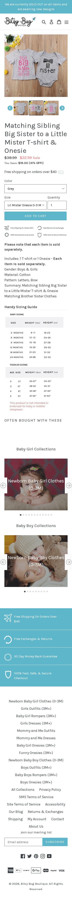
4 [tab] (29, 515)
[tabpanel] (36, 484)
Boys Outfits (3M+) (36, 767)
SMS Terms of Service (36, 797)
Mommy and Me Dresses (36, 738)
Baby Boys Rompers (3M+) (36, 775)
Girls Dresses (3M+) (36, 723)
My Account (37, 819)
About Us (36, 826)
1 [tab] (20, 515)
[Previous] (10, 107)
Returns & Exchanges (45, 811)
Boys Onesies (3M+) (36, 782)
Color (8, 181)
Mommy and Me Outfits (36, 730)
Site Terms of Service (23, 804)
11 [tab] (48, 515)
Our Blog (16, 811)
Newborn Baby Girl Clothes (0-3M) (36, 701)
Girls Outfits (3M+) (36, 708)
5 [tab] (32, 515)
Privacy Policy (50, 789)
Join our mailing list (36, 832)
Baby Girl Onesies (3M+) (36, 745)
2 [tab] (23, 515)
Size (7, 197)
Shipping (15, 819)
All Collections (22, 789)
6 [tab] (34, 515)
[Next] (62, 107)
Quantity (54, 197)
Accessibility (55, 804)
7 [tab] (37, 515)
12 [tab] (51, 515)
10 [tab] (46, 515)
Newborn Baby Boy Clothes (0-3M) (36, 760)
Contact (57, 819)
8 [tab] (40, 515)
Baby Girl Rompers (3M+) (36, 716)
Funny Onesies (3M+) (36, 753)
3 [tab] (26, 515)
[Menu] (66, 21)
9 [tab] (43, 515)
